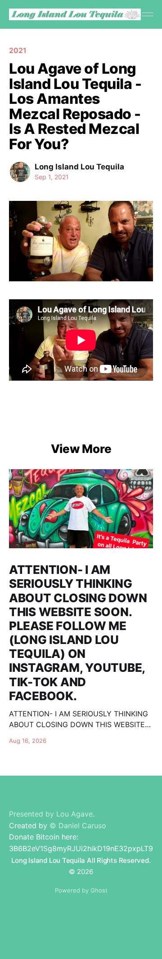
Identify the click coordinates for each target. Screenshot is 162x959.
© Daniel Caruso (78, 825)
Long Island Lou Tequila (79, 166)
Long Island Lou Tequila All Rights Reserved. (80, 860)
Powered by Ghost (81, 890)
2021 (18, 50)
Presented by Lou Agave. (51, 813)
